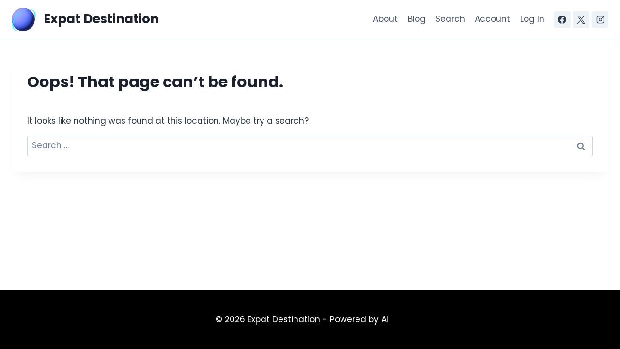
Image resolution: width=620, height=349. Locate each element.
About (385, 19)
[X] (581, 19)
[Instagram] (600, 19)
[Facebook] (562, 19)
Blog (417, 19)
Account (492, 19)
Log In (532, 19)
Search (450, 19)
